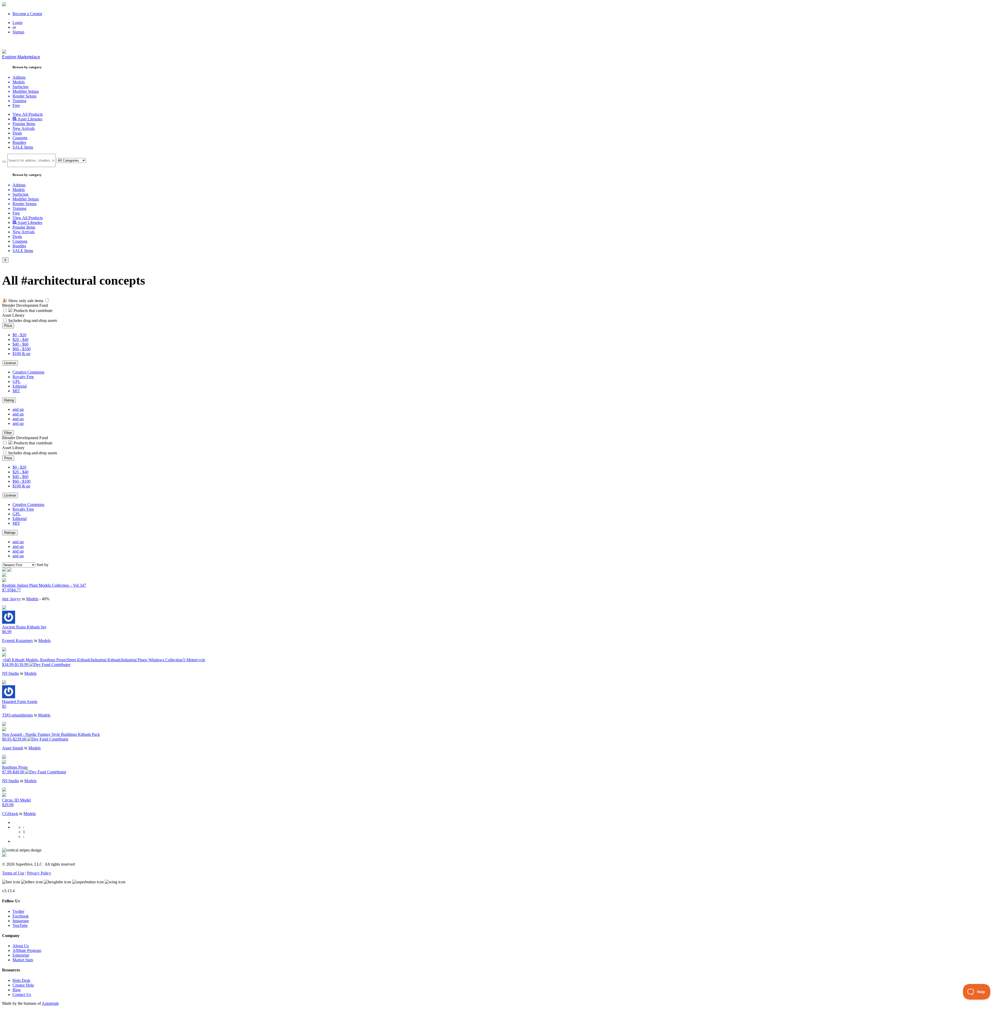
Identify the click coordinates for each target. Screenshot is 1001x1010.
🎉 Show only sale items (22, 300)
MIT (16, 391)
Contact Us (22, 994)
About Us (21, 946)
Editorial (20, 386)
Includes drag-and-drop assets (32, 320)
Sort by (42, 564)
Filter (8, 433)
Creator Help (23, 985)
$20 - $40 (20, 339)
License (10, 363)
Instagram (21, 921)
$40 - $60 (20, 344)
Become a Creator (27, 13)
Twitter (18, 911)
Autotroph (50, 1003)
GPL (17, 381)
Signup (18, 32)
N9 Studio (10, 673)
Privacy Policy (39, 873)
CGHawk (10, 813)
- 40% (44, 599)
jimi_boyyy (11, 599)
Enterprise (21, 955)
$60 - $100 (21, 349)
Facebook (21, 916)
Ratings (10, 533)
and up (18, 409)
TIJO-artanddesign (17, 715)
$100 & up (21, 353)
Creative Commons (28, 372)
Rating (9, 400)
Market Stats (23, 960)
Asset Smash (12, 748)
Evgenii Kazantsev (17, 640)
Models (32, 599)
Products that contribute (32, 310)
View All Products (28, 114)
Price (8, 326)
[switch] (47, 300)
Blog (17, 990)
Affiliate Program (27, 950)
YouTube (20, 925)
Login (17, 22)
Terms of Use (13, 873)
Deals (17, 133)
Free (16, 105)
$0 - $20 (19, 335)
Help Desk (21, 980)
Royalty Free (23, 377)
